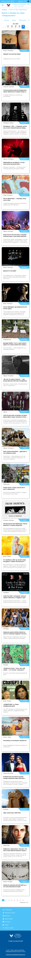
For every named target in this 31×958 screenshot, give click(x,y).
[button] (28, 20)
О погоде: (20, 1)
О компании (8, 910)
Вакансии (7, 916)
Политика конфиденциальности (15, 954)
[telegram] (18, 944)
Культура (22, 20)
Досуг (14, 20)
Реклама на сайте (10, 913)
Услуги (7, 925)
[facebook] (6, 944)
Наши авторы (9, 919)
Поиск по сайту (9, 928)
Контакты (7, 922)
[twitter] (14, 944)
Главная (4, 9)
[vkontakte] (22, 944)
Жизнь (6, 20)
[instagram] (10, 944)
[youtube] (25, 944)
